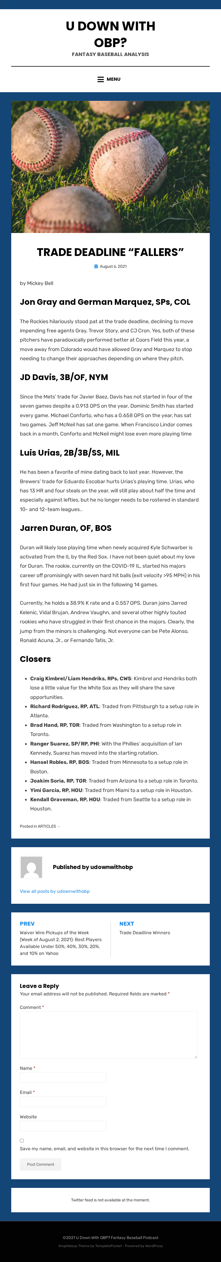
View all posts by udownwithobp (55, 891)
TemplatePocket (108, 1246)
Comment (32, 1007)
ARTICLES (47, 826)
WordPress (154, 1246)
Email (27, 1092)
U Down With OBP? (110, 34)
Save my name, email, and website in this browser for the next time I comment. (104, 1148)
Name (27, 1068)
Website (28, 1117)
